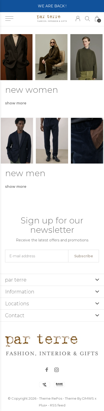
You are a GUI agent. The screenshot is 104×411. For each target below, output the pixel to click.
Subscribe (83, 256)
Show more (15, 103)
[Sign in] (78, 18)
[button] (9, 18)
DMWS (88, 398)
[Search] (87, 18)
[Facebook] (46, 370)
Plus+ (43, 405)
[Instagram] (56, 370)
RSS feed (57, 405)
